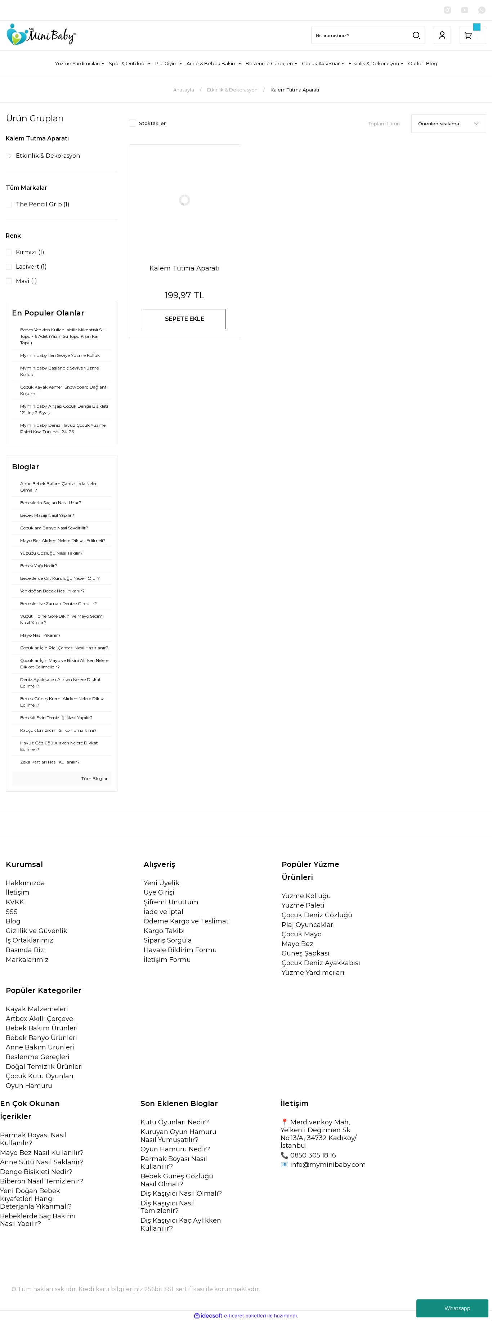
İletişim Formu (167, 960)
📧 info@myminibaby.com (323, 1165)
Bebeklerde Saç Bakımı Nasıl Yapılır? (38, 1220)
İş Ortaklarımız (29, 940)
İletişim (18, 892)
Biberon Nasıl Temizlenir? (41, 1181)
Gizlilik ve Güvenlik (36, 931)
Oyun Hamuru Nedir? (175, 1149)
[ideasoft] (208, 1316)
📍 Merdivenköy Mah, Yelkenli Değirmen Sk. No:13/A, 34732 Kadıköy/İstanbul (319, 1134)
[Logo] (41, 35)
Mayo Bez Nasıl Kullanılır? (42, 1153)
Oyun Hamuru (29, 1086)
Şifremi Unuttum (171, 902)
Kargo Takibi (164, 931)
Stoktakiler (152, 123)
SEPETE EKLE (184, 318)
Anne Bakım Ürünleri (40, 1047)
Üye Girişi (159, 892)
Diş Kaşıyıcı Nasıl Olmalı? (181, 1193)
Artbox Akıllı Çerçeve (39, 1019)
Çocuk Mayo (302, 934)
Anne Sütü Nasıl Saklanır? (42, 1162)
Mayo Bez (297, 944)
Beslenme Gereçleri (38, 1057)
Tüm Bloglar (94, 778)
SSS (12, 912)
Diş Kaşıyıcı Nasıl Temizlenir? (167, 1207)
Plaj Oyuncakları (308, 925)
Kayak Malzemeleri (37, 1009)
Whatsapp (457, 1308)
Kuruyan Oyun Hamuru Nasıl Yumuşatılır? (178, 1136)
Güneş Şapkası (306, 953)
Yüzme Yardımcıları (313, 973)
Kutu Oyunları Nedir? (174, 1122)
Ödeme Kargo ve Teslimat (186, 921)
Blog (13, 921)
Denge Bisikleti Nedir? (36, 1172)
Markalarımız (27, 960)
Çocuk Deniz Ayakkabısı (321, 963)
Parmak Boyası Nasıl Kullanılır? (33, 1139)
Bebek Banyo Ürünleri (41, 1038)
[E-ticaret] (245, 1316)
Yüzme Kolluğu (306, 896)
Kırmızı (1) (30, 252)
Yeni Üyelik (161, 883)
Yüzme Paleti (303, 905)
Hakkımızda (25, 883)
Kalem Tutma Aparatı (294, 90)
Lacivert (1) (31, 266)
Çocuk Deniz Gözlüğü (317, 915)
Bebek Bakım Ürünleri (42, 1028)
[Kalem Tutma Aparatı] (184, 200)
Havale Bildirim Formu (180, 950)
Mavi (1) (26, 281)
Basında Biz (25, 950)
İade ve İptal (163, 912)
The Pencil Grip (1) (43, 204)
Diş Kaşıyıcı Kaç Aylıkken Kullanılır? (180, 1224)
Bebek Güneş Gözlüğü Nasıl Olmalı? (176, 1180)
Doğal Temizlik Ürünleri (44, 1067)
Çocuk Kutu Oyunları (39, 1076)
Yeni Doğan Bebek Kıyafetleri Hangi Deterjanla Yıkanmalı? (36, 1198)
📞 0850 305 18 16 (308, 1155)
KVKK (15, 902)
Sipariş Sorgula (168, 940)
